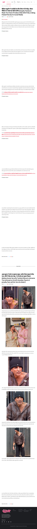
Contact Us (31, 509)
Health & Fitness (14, 2)
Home (13, 509)
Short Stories (12, 2)
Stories (30, 510)
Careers (25, 509)
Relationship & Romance (18, 2)
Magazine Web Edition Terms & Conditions (26, 511)
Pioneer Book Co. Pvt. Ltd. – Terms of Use (21, 511)
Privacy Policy (14, 510)
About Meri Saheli (20, 509)
